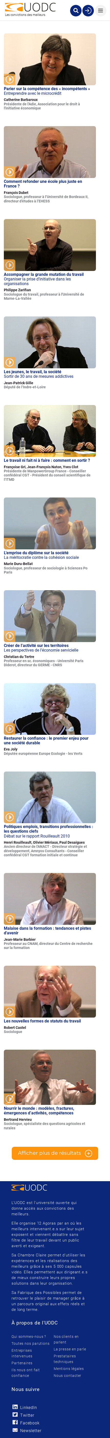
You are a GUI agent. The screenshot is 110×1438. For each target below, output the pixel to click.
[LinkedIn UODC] (15, 1407)
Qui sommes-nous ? (29, 1336)
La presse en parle (70, 1349)
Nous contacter (68, 1376)
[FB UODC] (15, 1422)
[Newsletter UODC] (15, 1430)
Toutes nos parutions (31, 1343)
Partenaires (22, 1363)
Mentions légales (69, 1369)
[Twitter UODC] (15, 1414)
